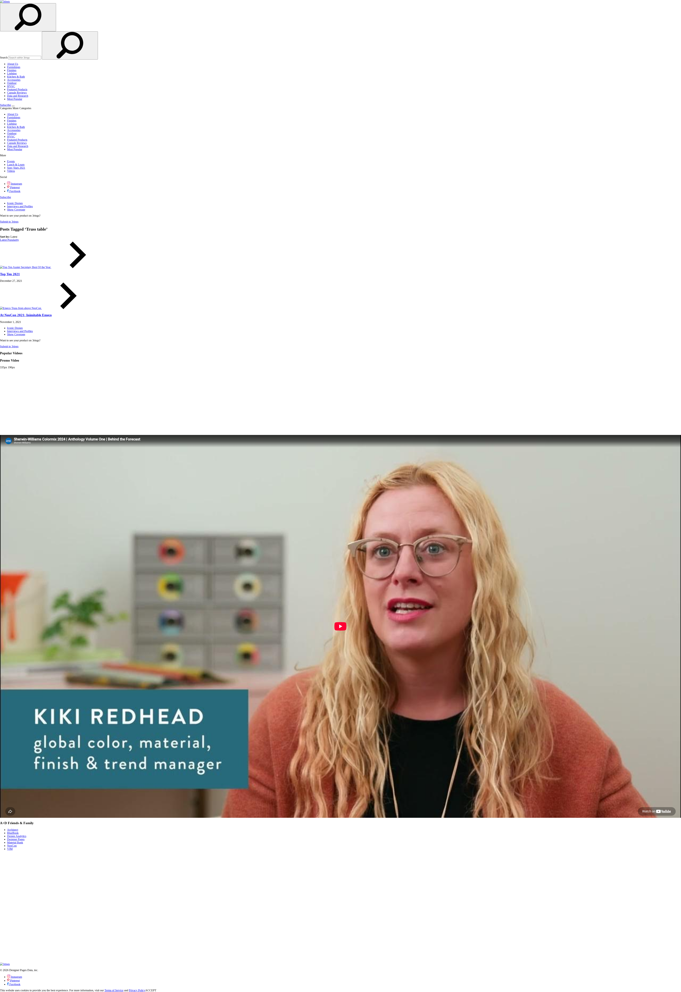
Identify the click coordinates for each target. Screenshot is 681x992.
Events (11, 161)
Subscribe (5, 105)
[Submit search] (70, 45)
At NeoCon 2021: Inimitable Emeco (26, 315)
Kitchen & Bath (16, 76)
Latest (3, 239)
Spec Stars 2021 (16, 167)
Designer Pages (15, 839)
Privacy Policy (137, 990)
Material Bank (15, 842)
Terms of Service (113, 990)
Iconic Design (15, 203)
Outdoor (11, 83)
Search (4, 57)
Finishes (11, 70)
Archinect (12, 829)
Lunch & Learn (15, 164)
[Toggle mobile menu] (13, 106)
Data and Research (17, 95)
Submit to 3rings (9, 221)
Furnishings (13, 67)
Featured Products (17, 89)
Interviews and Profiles (20, 206)
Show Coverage (16, 209)
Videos (11, 170)
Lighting (12, 73)
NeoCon (37, 308)
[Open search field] (28, 17)
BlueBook (13, 832)
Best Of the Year (41, 267)
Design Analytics (16, 836)
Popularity (13, 239)
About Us (12, 63)
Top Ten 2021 (10, 274)
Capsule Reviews (17, 92)
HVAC (11, 86)
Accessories (13, 79)
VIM (10, 848)
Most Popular (14, 98)
